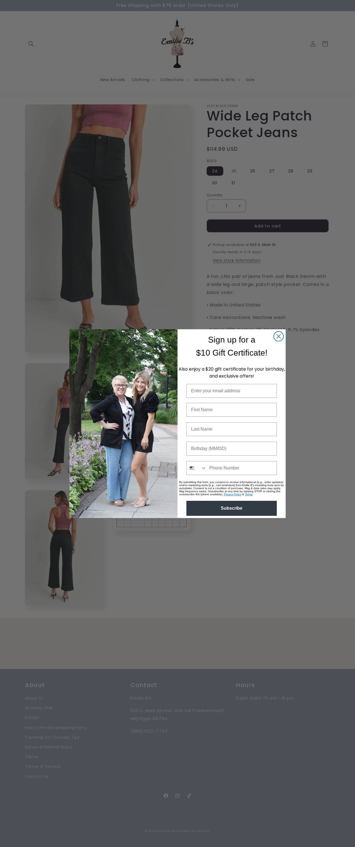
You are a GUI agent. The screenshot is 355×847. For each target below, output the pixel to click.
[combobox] (197, 468)
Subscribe (231, 508)
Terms (248, 494)
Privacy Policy (232, 494)
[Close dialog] (278, 336)
